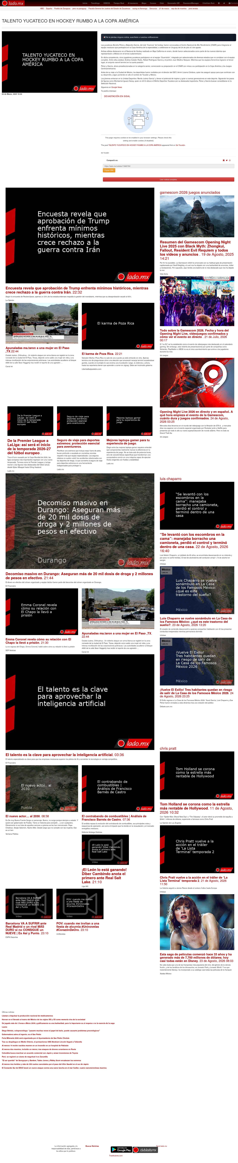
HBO (42, 8)
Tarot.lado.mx (161, 1146)
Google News (116, 87)
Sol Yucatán (180, 145)
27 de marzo (164, 8)
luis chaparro (170, 478)
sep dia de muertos (178, 8)
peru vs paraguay (79, 8)
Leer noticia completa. (168, 179)
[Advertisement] (80, 389)
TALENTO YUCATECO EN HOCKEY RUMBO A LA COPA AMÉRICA (134, 145)
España (49, 8)
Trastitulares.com (116, 1155)
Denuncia (153, 8)
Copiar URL (109, 170)
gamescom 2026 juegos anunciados (190, 192)
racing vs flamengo (139, 8)
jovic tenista (193, 8)
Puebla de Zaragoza (62, 8)
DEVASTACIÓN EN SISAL (117, 96)
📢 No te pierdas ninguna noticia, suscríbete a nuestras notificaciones (131, 37)
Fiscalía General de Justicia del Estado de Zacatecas (109, 8)
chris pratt (168, 748)
